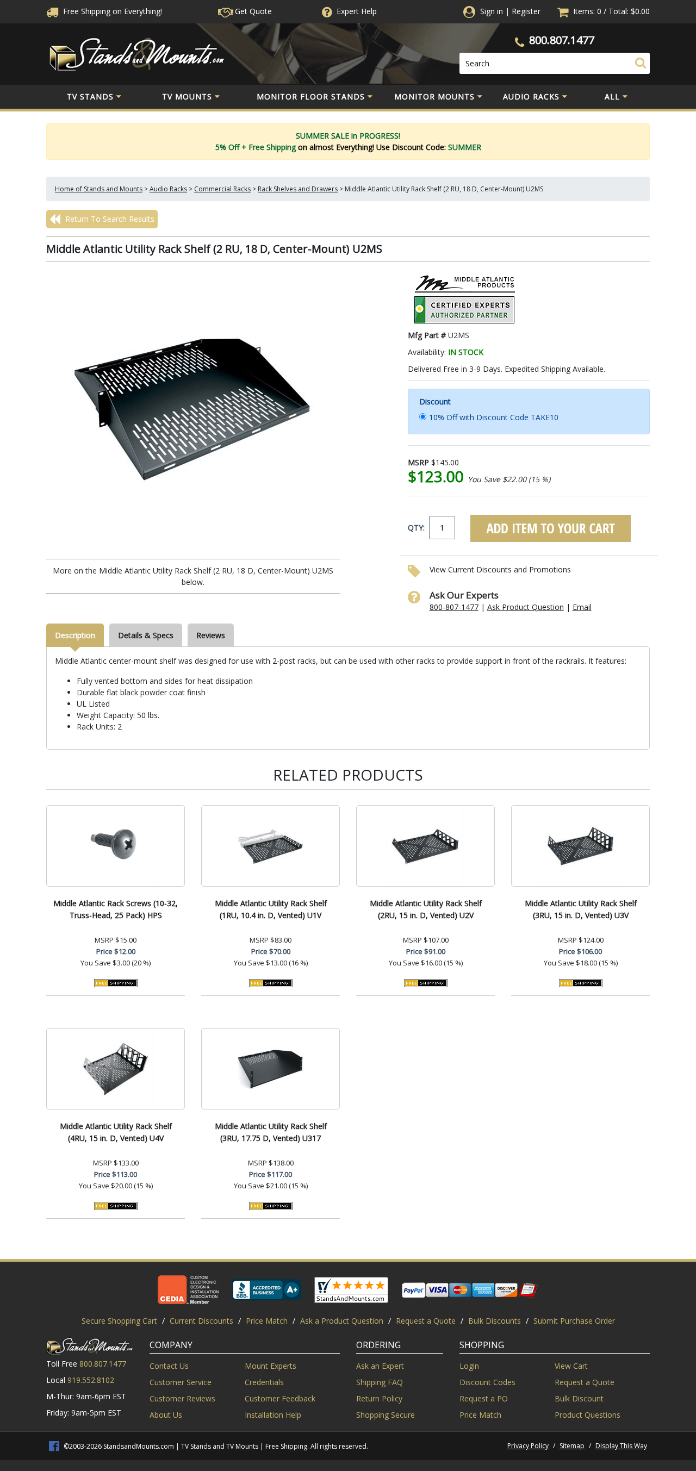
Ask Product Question (525, 607)
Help (357, 11)
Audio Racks (531, 96)
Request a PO (483, 1398)
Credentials (264, 1382)
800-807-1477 (454, 607)
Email (582, 607)
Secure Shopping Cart (119, 1321)
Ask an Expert (380, 1366)
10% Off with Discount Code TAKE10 (493, 417)
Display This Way (621, 1445)
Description (75, 635)
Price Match (267, 1321)
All (612, 96)
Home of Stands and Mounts (98, 189)
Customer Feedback (280, 1398)
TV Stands (90, 96)
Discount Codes (487, 1382)
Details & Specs (145, 635)
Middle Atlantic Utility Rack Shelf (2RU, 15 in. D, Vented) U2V (426, 909)
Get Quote (252, 11)
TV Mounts (187, 96)
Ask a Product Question (341, 1321)
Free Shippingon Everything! (111, 11)
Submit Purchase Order (574, 1321)
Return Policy (379, 1398)
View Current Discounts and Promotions (500, 569)
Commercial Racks (222, 189)
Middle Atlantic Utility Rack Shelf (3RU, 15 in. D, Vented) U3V (581, 909)
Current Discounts (201, 1321)
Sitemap (572, 1445)
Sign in (491, 11)
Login (469, 1366)
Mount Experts (270, 1366)
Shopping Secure (385, 1415)
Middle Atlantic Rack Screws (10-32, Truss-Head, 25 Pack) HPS (115, 909)
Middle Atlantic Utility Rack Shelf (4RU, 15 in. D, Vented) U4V (116, 1132)
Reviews (210, 635)
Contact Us (169, 1366)
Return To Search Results (108, 219)
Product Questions (587, 1415)
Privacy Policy (528, 1445)
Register (526, 11)
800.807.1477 (561, 40)
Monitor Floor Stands (311, 96)
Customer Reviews (182, 1398)
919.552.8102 (90, 1380)
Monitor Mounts (434, 96)
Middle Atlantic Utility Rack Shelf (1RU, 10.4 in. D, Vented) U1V (271, 909)
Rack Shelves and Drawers (298, 189)
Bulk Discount (579, 1398)
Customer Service (181, 1382)
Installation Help (273, 1415)
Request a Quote (426, 1321)
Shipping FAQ (379, 1382)
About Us (166, 1415)
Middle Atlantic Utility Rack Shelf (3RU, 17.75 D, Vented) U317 (271, 1132)
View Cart (571, 1366)
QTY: (416, 527)
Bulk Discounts (494, 1321)
